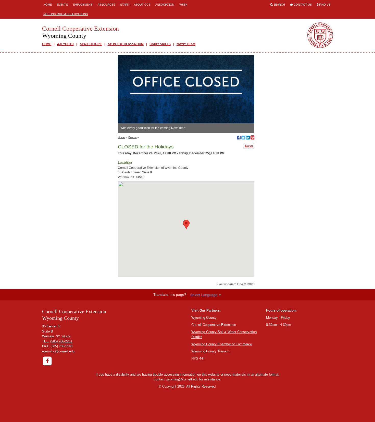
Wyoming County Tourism (210, 351)
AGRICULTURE (91, 44)
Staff (124, 4)
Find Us (324, 4)
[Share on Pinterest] (252, 138)
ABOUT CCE (142, 4)
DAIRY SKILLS (160, 44)
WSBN (183, 4)
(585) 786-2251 (61, 341)
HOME (46, 44)
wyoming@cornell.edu (58, 351)
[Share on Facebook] (239, 138)
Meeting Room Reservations (65, 14)
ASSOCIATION (164, 4)
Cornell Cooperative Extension (213, 325)
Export (249, 145)
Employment (82, 4)
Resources (106, 4)
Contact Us (303, 4)
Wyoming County (204, 317)
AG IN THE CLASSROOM (126, 44)
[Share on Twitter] (243, 138)
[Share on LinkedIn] (248, 138)
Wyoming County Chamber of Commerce (221, 344)
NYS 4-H (197, 358)
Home (47, 4)
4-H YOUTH (65, 44)
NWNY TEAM (186, 44)
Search (279, 4)
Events (62, 4)
